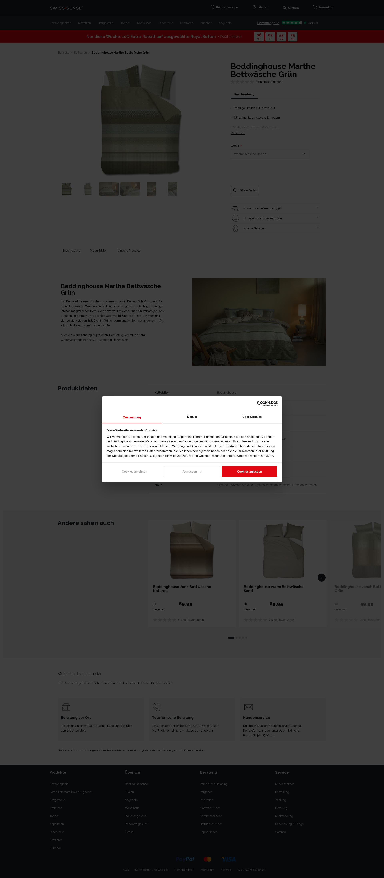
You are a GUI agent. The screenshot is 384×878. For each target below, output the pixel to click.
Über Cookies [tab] (252, 416)
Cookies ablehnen (134, 471)
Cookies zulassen (249, 471)
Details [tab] (192, 416)
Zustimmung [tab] (132, 417)
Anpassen (190, 471)
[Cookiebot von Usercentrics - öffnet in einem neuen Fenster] (260, 404)
